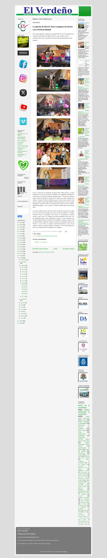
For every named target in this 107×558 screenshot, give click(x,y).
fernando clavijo (82, 505)
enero (22, 318)
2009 (20, 321)
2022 (20, 231)
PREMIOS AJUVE (83, 470)
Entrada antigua (68, 249)
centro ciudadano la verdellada (83, 461)
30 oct (24, 269)
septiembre (24, 299)
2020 (20, 235)
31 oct (24, 267)
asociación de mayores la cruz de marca (83, 467)
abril (22, 311)
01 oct (24, 296)
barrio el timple (82, 475)
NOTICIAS (24, 284)
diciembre (23, 259)
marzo (22, 313)
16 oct (24, 278)
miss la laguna (85, 500)
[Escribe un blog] (35, 234)
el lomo (84, 503)
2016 (20, 244)
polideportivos (81, 515)
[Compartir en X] (36, 234)
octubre (23, 265)
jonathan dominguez (83, 497)
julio (22, 305)
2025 (20, 224)
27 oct (24, 274)
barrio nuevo (82, 430)
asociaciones (85, 524)
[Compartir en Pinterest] (40, 234)
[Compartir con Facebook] (38, 234)
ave (85, 511)
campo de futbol (85, 502)
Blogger (65, 551)
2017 (20, 242)
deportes (80, 488)
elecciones (81, 453)
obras (80, 432)
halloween (81, 489)
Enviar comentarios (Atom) (47, 252)
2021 (20, 233)
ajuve (83, 420)
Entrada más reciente (40, 249)
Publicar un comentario (41, 242)
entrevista (80, 521)
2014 (20, 249)
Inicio (55, 249)
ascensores (80, 516)
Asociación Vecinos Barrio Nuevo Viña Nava (83, 439)
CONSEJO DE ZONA (83, 491)
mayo (22, 309)
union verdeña (85, 458)
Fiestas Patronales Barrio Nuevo (83, 444)
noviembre (23, 262)
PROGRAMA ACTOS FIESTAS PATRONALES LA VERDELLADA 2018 (83, 222)
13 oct (24, 280)
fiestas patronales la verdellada (83, 412)
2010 (20, 257)
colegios (80, 454)
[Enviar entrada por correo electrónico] (65, 231)
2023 (20, 229)
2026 (20, 222)
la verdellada (82, 507)
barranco (87, 456)
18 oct (24, 276)
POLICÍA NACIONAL (23, 146)
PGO (79, 511)
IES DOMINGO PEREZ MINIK (21, 138)
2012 (20, 253)
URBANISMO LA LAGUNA (22, 155)
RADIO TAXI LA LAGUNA (22, 148)
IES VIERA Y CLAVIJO (21, 143)
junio (22, 307)
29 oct (24, 271)
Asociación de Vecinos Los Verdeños (83, 426)
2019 (20, 238)
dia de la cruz (82, 477)
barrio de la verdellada (83, 406)
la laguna (85, 522)
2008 (20, 323)
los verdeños (85, 499)
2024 (20, 227)
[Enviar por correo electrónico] (33, 234)
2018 (20, 240)
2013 (20, 251)
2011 (20, 255)
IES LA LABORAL (22, 140)
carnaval (80, 496)
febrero (23, 316)
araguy (79, 524)
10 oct (24, 283)
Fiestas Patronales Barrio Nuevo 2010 (47, 236)
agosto (23, 302)
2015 (20, 246)
